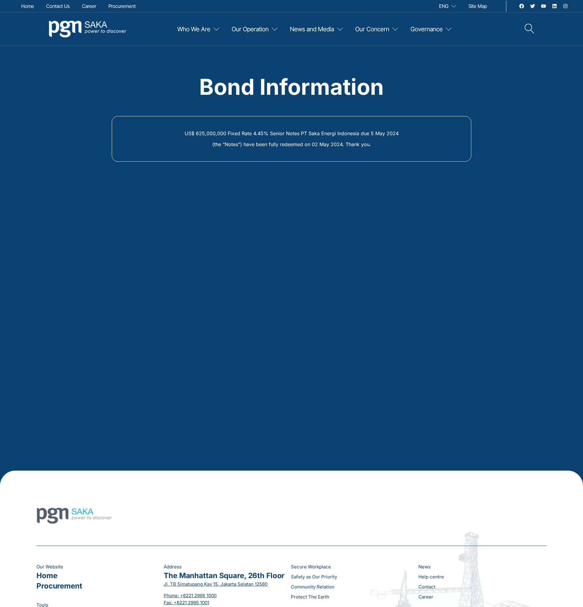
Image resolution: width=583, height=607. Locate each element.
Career (89, 6)
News (424, 567)
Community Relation (312, 587)
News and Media (312, 29)
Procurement (122, 6)
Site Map (478, 6)
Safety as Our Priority (314, 577)
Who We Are (193, 29)
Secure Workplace (311, 567)
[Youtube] (543, 6)
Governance (427, 29)
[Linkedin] (554, 6)
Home (27, 6)
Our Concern (372, 29)
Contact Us (58, 6)
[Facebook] (521, 6)
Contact (426, 587)
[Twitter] (532, 6)
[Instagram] (565, 6)
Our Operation (250, 29)
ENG (443, 6)
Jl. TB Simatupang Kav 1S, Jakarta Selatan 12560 (216, 584)
